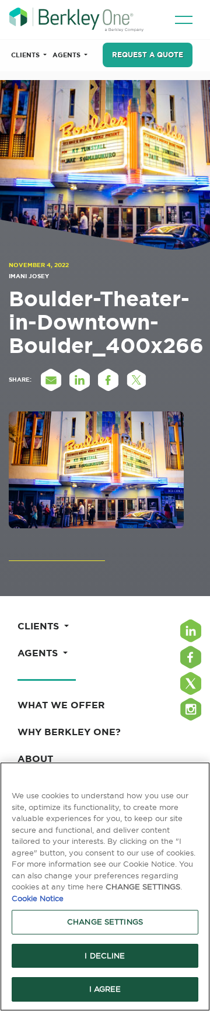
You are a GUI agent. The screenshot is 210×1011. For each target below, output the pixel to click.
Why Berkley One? (69, 731)
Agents (67, 54)
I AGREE (105, 989)
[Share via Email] (50, 380)
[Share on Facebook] (108, 380)
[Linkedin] (190, 630)
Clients (26, 54)
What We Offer (61, 705)
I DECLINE (105, 955)
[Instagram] (190, 709)
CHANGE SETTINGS (105, 921)
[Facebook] (190, 657)
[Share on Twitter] (136, 380)
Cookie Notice (38, 898)
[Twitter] (190, 683)
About (35, 758)
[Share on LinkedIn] (79, 380)
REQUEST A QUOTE (147, 54)
